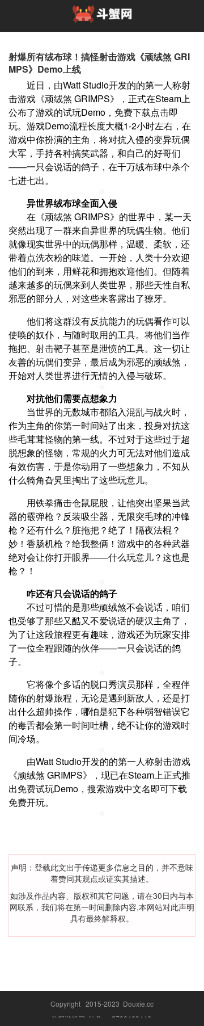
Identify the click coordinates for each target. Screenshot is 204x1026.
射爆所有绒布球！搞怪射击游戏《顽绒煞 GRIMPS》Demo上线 (99, 62)
